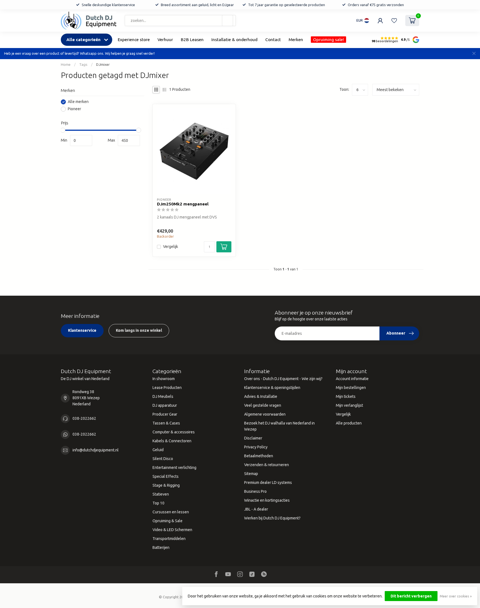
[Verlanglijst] (394, 20)
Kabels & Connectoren (171, 441)
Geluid (158, 450)
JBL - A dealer (256, 509)
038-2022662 (84, 418)
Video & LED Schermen (172, 529)
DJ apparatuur (164, 405)
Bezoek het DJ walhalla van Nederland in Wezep (279, 426)
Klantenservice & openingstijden (272, 387)
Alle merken (78, 102)
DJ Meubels (162, 396)
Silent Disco (162, 458)
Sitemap (251, 473)
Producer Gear (164, 414)
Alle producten (349, 423)
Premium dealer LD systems (268, 482)
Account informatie (352, 378)
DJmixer (103, 64)
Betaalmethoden (258, 456)
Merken (296, 39)
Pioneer (74, 109)
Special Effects (165, 476)
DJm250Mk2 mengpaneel (183, 204)
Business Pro (255, 491)
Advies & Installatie (260, 396)
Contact (273, 39)
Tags (83, 64)
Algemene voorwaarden (265, 414)
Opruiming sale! (328, 39)
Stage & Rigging (166, 485)
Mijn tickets (346, 396)
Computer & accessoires (173, 432)
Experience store (134, 39)
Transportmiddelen (169, 538)
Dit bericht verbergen (411, 596)
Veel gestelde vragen (262, 405)
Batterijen (160, 547)
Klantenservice (82, 330)
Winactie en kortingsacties (267, 500)
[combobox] (180, 20)
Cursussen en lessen (170, 512)
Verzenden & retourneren (266, 465)
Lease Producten (167, 387)
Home (66, 64)
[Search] (227, 20)
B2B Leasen (192, 39)
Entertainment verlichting (174, 467)
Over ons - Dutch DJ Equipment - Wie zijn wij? (283, 378)
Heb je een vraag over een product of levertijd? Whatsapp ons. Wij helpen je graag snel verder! (79, 53)
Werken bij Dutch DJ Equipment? (272, 518)
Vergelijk (170, 247)
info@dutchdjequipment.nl (95, 450)
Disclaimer (253, 438)
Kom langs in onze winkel (139, 330)
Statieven (160, 494)
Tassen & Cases (166, 423)
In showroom (163, 378)
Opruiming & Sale (167, 521)
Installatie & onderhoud (234, 39)
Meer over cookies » (456, 596)
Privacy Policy (256, 447)
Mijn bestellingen (351, 387)
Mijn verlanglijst (349, 405)
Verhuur (165, 39)
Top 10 (158, 503)
